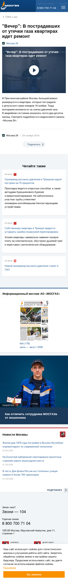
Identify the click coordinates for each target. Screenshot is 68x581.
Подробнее (9, 567)
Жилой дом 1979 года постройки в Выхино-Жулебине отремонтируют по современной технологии (32, 444)
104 (22, 511)
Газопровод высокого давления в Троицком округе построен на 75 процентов (33, 181)
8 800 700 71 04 (46, 8)
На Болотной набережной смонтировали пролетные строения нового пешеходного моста (31, 458)
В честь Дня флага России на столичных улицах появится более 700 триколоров (30, 472)
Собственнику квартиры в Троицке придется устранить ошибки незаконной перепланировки (31, 230)
